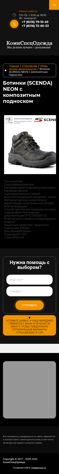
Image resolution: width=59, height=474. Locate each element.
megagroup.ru (38, 467)
